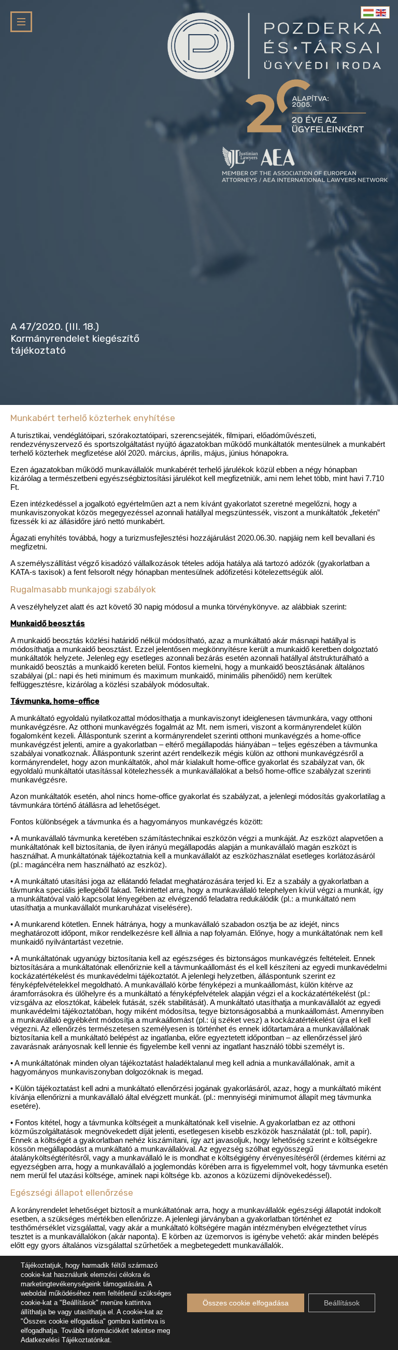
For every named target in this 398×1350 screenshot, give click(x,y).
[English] (381, 12)
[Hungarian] (369, 12)
